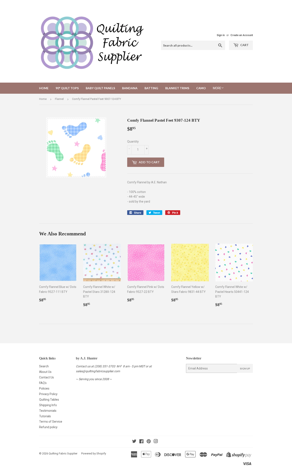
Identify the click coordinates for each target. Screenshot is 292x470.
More (217, 88)
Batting (151, 88)
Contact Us (46, 377)
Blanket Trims (177, 88)
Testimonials (47, 410)
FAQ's (43, 383)
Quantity (133, 141)
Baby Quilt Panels (100, 88)
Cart (244, 45)
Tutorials (45, 416)
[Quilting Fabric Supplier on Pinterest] (148, 442)
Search (44, 366)
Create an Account (241, 35)
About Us (45, 372)
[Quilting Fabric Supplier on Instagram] (156, 442)
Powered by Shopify (93, 453)
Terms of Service (50, 421)
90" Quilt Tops (67, 88)
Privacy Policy (48, 394)
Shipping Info (48, 405)
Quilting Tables (49, 399)
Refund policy (48, 427)
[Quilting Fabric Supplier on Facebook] (141, 442)
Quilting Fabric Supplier (63, 453)
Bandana (129, 88)
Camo (201, 88)
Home (44, 88)
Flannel (59, 99)
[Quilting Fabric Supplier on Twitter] (134, 442)
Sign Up (245, 368)
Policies (44, 388)
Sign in (221, 35)
